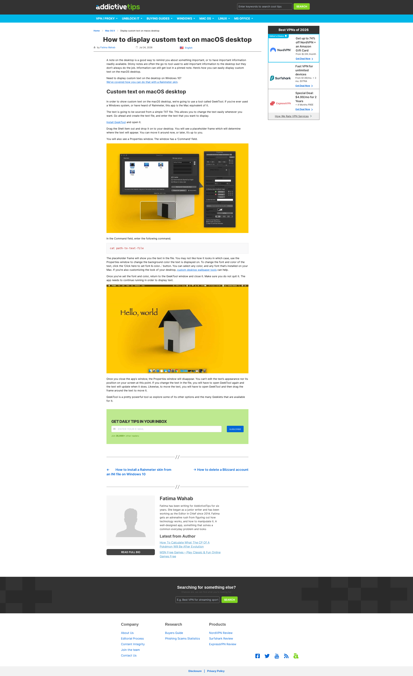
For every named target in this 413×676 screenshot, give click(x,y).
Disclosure (195, 671)
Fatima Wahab (107, 47)
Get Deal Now (303, 58)
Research (173, 624)
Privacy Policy (216, 671)
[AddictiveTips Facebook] (257, 656)
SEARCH (301, 6)
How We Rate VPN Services (292, 116)
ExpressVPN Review (222, 644)
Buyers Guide (174, 633)
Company (130, 624)
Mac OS (205, 18)
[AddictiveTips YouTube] (276, 656)
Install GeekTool (116, 122)
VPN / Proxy (105, 18)
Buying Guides (158, 18)
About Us (127, 633)
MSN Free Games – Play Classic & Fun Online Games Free (190, 554)
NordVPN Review (221, 633)
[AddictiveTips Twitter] (267, 656)
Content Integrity (133, 644)
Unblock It (130, 18)
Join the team (130, 649)
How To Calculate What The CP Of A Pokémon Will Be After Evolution (185, 544)
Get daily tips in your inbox (139, 421)
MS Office (242, 18)
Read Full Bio (130, 552)
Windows (184, 18)
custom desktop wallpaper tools (197, 269)
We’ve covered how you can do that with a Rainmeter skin (141, 82)
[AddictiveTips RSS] (286, 656)
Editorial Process (132, 638)
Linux (222, 18)
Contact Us (128, 655)
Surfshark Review (221, 638)
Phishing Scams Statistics (182, 638)
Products (217, 624)
